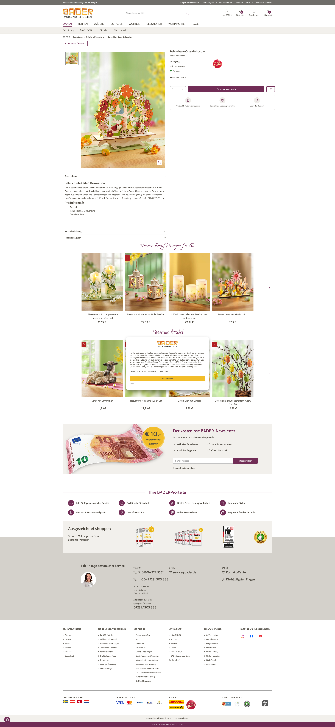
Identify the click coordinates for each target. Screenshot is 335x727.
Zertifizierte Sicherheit (108, 647)
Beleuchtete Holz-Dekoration (232, 314)
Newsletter (104, 660)
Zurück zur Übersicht (76, 43)
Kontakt (174, 639)
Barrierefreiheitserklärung (145, 677)
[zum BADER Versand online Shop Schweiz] (79, 701)
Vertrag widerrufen (143, 635)
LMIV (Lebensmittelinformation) (148, 672)
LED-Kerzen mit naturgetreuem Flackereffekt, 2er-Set (102, 316)
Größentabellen (212, 635)
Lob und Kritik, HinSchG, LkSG (147, 668)
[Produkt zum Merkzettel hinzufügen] (270, 89)
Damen (68, 639)
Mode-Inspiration (213, 656)
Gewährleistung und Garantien (147, 656)
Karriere (174, 643)
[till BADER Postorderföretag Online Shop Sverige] (65, 701)
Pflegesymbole (212, 643)
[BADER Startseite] (78, 13)
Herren (67, 643)
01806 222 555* (152, 572)
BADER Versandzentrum (180, 656)
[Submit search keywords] (187, 13)
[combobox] (157, 13)
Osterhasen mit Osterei (189, 400)
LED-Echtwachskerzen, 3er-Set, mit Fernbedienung (189, 316)
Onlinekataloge (106, 668)
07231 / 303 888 (145, 607)
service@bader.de (184, 572)
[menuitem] (67, 24)
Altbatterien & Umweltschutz (147, 660)
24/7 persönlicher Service (189, 2)
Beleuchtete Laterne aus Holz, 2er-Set (145, 314)
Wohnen (68, 652)
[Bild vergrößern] (159, 162)
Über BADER (176, 635)
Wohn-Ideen (211, 664)
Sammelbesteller (106, 652)
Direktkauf (176, 660)
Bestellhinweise (212, 639)
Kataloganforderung (108, 664)
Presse (173, 647)
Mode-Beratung (212, 652)
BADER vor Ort (176, 652)
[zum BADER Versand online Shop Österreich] (72, 701)
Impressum (140, 643)
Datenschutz (141, 647)
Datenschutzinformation (184, 468)
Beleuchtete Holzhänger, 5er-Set (146, 400)
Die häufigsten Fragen (108, 656)
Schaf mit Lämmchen (102, 400)
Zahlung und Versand (108, 639)
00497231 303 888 (154, 579)
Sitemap (68, 635)
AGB (137, 639)
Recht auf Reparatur (143, 681)
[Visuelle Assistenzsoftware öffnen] (264, 703)
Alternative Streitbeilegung (146, 664)
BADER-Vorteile (106, 635)
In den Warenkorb (228, 89)
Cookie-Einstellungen (144, 652)
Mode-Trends (211, 660)
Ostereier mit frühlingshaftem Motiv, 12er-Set (233, 402)
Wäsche (68, 647)
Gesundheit (69, 656)
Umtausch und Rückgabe (109, 643)
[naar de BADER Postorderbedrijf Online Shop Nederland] (86, 701)
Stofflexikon (211, 647)
